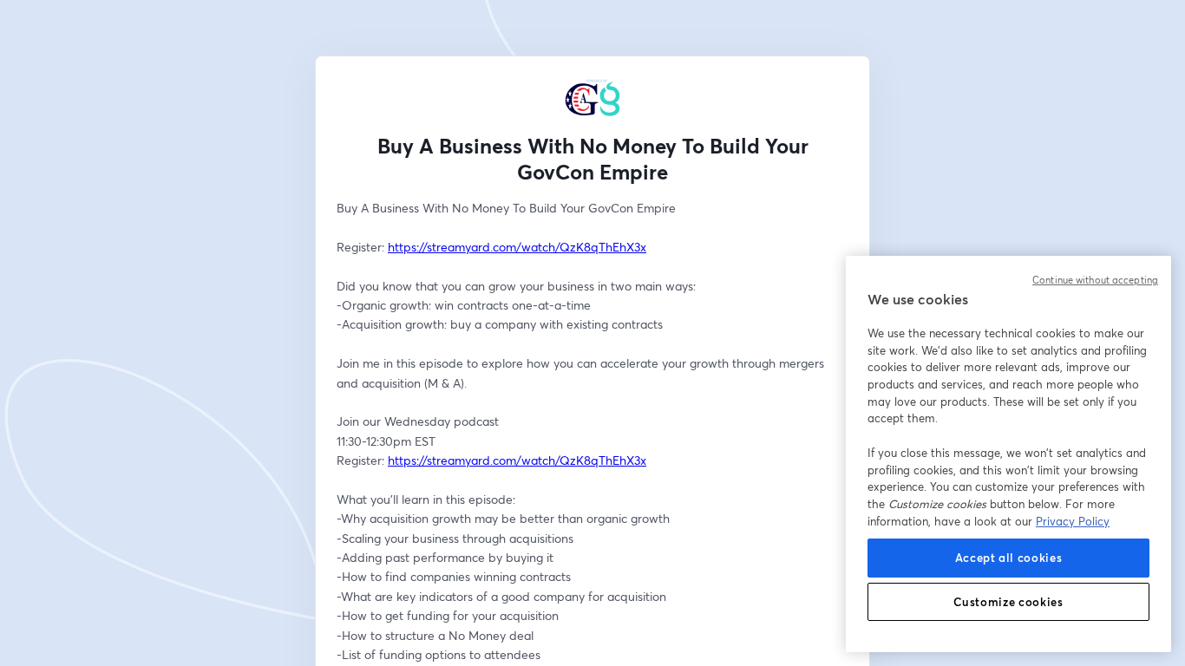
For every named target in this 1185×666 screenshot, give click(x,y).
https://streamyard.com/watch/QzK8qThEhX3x (517, 246)
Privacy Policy (1073, 521)
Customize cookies (1008, 602)
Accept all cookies (1009, 557)
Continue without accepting (1095, 280)
